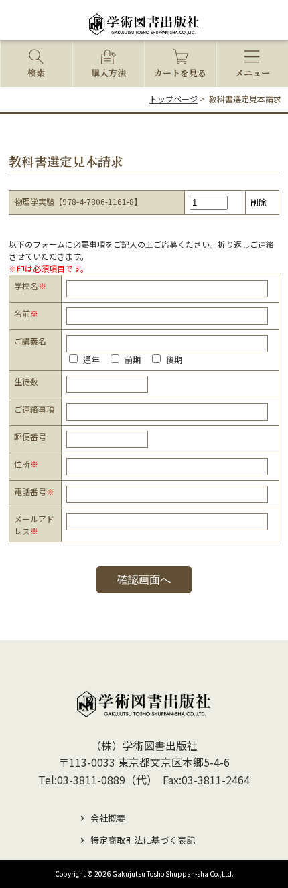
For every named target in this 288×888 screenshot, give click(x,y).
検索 (36, 72)
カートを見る (180, 72)
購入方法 (108, 72)
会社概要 (107, 818)
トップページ (173, 98)
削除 (258, 202)
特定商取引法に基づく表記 (142, 840)
